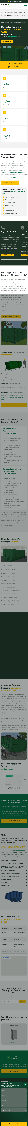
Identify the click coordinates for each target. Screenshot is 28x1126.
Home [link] (2, 12)
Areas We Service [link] (11, 12)
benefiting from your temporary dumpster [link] (12, 172)
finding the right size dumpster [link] (11, 281)
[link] (5, 5)
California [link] (20, 12)
